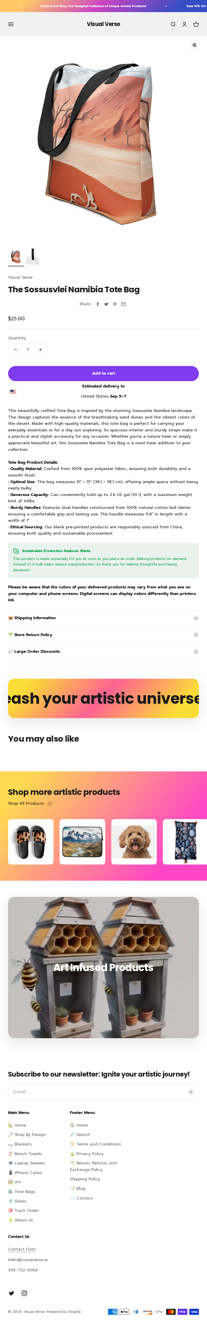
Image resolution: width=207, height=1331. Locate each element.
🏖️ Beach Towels (25, 1154)
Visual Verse (20, 277)
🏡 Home (17, 1125)
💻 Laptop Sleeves (26, 1163)
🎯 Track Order (23, 1211)
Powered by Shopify (64, 1311)
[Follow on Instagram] (24, 1293)
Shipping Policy (85, 1179)
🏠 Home (79, 1125)
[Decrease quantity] (15, 350)
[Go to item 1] (16, 257)
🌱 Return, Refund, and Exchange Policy (93, 1166)
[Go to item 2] (34, 257)
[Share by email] (123, 304)
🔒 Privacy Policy (87, 1154)
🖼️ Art (14, 1182)
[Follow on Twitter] (11, 1293)
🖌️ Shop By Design (27, 1135)
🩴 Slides (17, 1201)
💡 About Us (20, 1220)
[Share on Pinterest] (115, 304)
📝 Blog (77, 1189)
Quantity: (17, 338)
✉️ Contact (81, 1198)
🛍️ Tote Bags (21, 1192)
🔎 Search (80, 1135)
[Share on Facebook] (97, 304)
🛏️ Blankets (20, 1144)
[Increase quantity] (40, 350)
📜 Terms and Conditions (95, 1144)
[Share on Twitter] (106, 304)
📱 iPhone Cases (25, 1173)
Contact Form (22, 1249)
